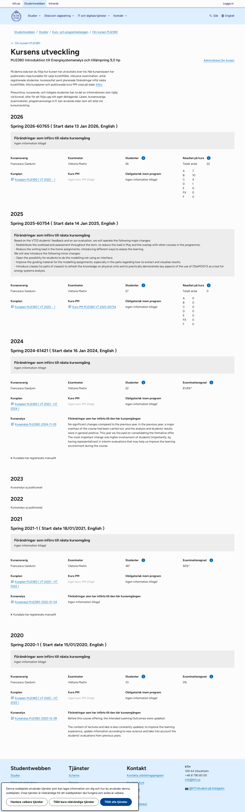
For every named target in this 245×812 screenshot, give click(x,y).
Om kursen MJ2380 (105, 32)
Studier (43, 32)
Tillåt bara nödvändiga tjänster (73, 802)
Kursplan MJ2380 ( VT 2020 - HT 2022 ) (34, 584)
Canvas (73, 782)
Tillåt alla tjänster (116, 802)
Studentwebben (34, 3)
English (229, 15)
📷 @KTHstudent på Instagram (205, 788)
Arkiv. (99, 84)
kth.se (16, 3)
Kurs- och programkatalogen (70, 32)
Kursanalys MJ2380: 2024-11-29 (35, 424)
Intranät (53, 3)
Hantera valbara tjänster (27, 802)
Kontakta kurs (135, 782)
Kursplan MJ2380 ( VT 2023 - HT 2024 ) (34, 406)
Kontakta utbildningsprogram (145, 775)
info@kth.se (193, 779)
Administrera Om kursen (219, 60)
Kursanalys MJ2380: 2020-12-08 (36, 718)
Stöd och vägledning (24, 782)
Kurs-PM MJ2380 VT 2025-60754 (94, 307)
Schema (74, 775)
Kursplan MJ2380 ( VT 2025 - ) (35, 179)
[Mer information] (143, 158)
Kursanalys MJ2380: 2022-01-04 (36, 602)
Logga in (228, 3)
